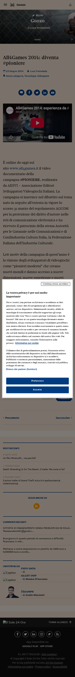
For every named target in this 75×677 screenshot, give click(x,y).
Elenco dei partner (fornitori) (21, 369)
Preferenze (37, 381)
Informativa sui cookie (27, 343)
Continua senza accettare (55, 284)
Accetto (37, 389)
